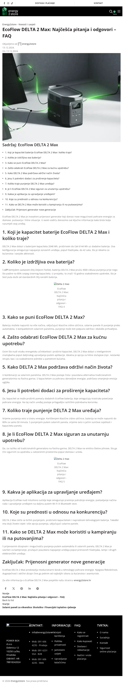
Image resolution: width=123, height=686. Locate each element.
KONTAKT (98, 3)
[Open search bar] (111, 11)
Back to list (8, 600)
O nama (104, 632)
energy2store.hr (82, 580)
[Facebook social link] (4, 3)
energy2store (29, 43)
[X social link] (13, 588)
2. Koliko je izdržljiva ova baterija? (23, 157)
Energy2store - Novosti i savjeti (18, 24)
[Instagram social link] (8, 3)
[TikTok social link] (12, 3)
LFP (6, 269)
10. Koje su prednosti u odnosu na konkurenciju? (31, 199)
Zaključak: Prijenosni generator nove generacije (30, 209)
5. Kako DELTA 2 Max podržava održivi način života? (32, 173)
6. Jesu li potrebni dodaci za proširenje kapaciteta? (32, 178)
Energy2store (18, 680)
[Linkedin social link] (29, 588)
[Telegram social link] (37, 588)
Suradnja (105, 637)
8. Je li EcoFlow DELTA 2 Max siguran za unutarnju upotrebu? (37, 188)
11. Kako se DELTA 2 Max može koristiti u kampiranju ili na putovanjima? (44, 204)
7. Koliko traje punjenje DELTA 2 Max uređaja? (29, 183)
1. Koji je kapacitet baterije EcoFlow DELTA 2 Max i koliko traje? (38, 152)
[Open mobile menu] (119, 11)
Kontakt (104, 642)
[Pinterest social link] (21, 588)
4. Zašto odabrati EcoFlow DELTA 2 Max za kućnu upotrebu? (37, 168)
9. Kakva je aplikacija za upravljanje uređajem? (30, 194)
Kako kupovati (84, 641)
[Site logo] (10, 11)
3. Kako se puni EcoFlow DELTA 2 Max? (25, 162)
